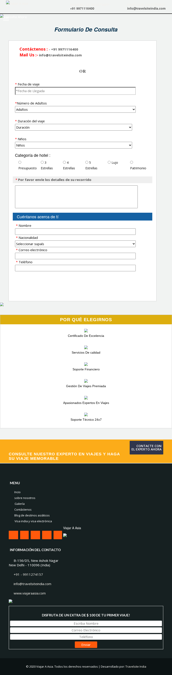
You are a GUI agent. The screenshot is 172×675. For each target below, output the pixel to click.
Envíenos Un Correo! (146, 4)
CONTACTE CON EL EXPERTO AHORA (146, 447)
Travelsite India (135, 666)
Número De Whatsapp (90, 4)
